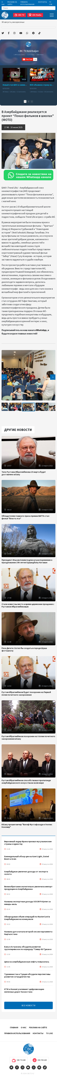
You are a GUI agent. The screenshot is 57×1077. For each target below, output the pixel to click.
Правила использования (27, 3)
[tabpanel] (28, 406)
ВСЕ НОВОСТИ (28, 1005)
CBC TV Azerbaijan (28, 51)
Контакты (42, 2)
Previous (4, 377)
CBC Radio (36, 15)
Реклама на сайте (12, 3)
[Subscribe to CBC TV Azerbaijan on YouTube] (29, 59)
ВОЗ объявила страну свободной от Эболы (42, 85)
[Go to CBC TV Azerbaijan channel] (28, 44)
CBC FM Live (42, 1060)
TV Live (50, 3)
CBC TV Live (21, 1060)
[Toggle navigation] (51, 15)
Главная (14, 1027)
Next (52, 377)
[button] (31, 101)
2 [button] (28, 101)
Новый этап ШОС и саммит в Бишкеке (15, 85)
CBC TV (21, 15)
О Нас (3, 3)
